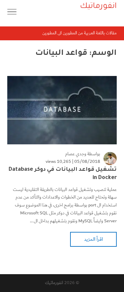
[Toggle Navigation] (12, 13)
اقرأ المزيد (93, 239)
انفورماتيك (54, 282)
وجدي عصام (75, 154)
